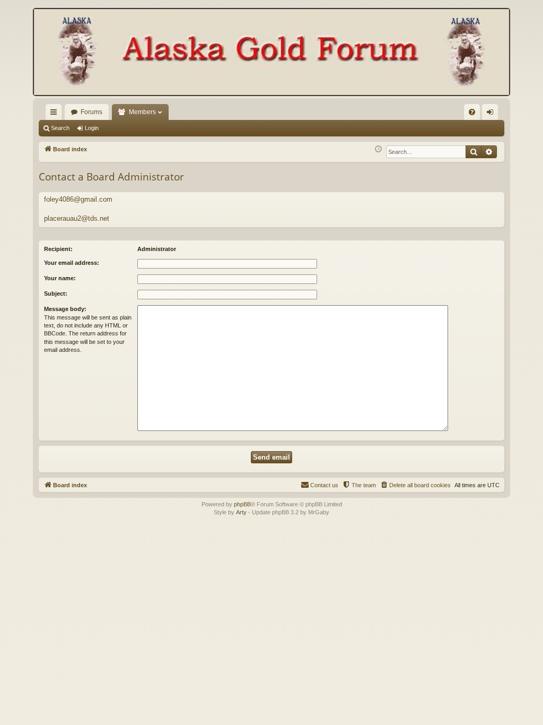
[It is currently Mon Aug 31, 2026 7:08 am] (378, 149)
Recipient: (58, 249)
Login (92, 128)
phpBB (242, 504)
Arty (241, 512)
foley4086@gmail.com (78, 199)
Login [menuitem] (492, 114)
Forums (91, 112)
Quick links (56, 114)
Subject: (55, 293)
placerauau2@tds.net (76, 218)
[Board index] (271, 53)
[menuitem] (472, 112)
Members (142, 112)
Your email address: (71, 263)
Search (60, 128)
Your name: (60, 278)
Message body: (65, 309)
